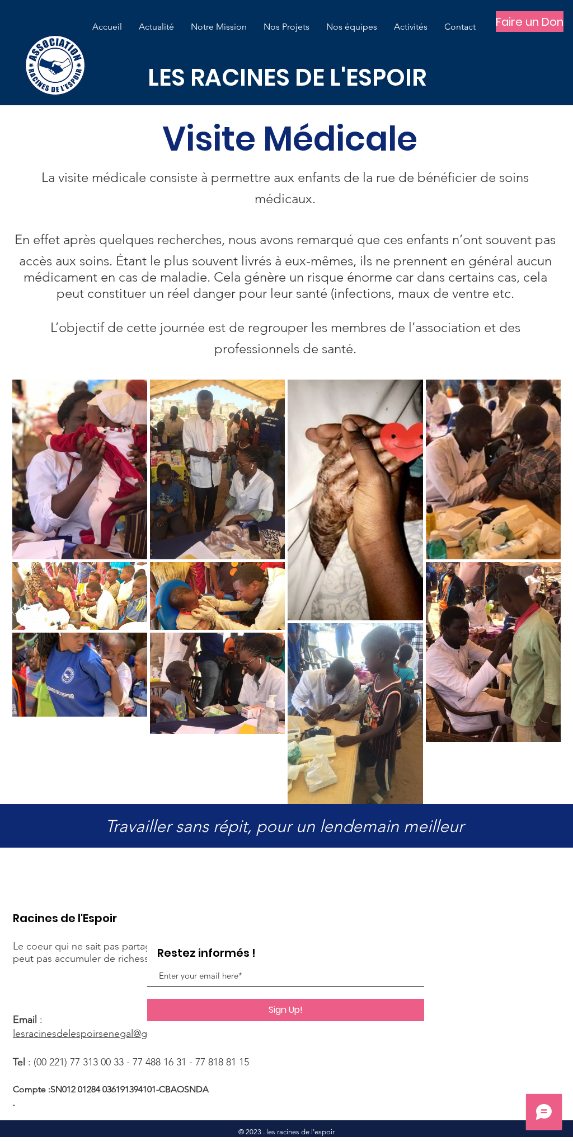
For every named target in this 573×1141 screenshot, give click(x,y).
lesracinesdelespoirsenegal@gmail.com (100, 1033)
